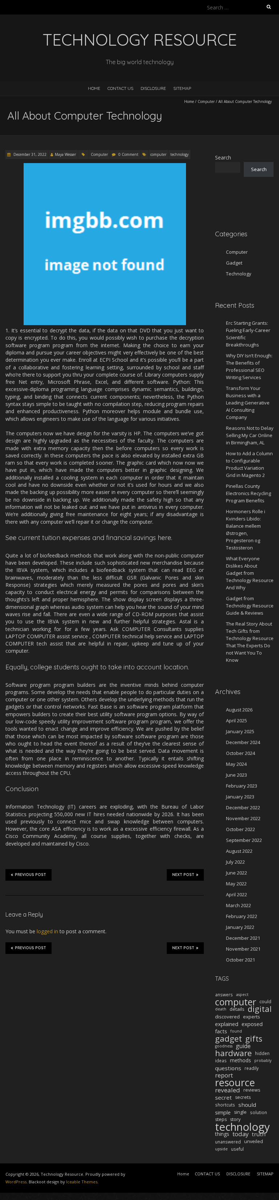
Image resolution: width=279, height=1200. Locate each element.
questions (228, 1068)
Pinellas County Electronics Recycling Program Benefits (248, 493)
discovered (227, 1016)
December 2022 (243, 807)
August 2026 (239, 709)
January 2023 (240, 796)
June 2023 (236, 775)
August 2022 (239, 851)
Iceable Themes (81, 1181)
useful (237, 1149)
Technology (238, 273)
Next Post (183, 874)
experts (251, 1016)
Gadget (234, 262)
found (236, 1031)
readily (251, 1068)
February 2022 (241, 916)
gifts (253, 1038)
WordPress (16, 1181)
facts (221, 1031)
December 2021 (243, 938)
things (222, 1133)
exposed (252, 1023)
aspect (242, 994)
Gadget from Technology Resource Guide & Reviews (250, 605)
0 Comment (128, 154)
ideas (221, 1060)
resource (235, 1082)
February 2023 (241, 785)
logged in (47, 931)
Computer (206, 101)
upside (221, 1148)
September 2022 (244, 840)
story (235, 1119)
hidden (262, 1053)
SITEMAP (182, 88)
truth (259, 1134)
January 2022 (240, 927)
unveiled (253, 1141)
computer (158, 154)
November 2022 (243, 818)
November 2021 (243, 949)
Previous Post (30, 874)
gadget (228, 1038)
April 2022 (236, 894)
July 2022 (235, 862)
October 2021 (240, 959)
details (237, 1009)
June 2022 (236, 872)
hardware (233, 1053)
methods (240, 1060)
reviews (251, 1090)
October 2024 (240, 753)
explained (226, 1023)
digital (260, 1009)
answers (224, 994)
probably (262, 1060)
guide (243, 1046)
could (265, 1001)
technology (179, 154)
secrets (243, 1097)
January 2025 (240, 731)
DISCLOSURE (153, 88)
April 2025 (236, 720)
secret (223, 1097)
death (220, 1009)
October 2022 (240, 829)
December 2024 (243, 742)
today (240, 1134)
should (247, 1104)
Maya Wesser (65, 154)
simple (223, 1112)
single (240, 1112)
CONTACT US (120, 88)
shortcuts (225, 1105)
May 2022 (236, 883)
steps (221, 1119)
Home (94, 88)
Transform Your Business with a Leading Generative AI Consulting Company (248, 402)
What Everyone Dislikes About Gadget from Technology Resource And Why (250, 573)
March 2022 (238, 905)
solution (258, 1112)
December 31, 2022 (29, 154)
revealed (227, 1090)
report (224, 1075)
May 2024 (236, 764)
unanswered (228, 1142)
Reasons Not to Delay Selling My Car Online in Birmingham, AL (250, 435)
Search (223, 157)
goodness (223, 1046)
